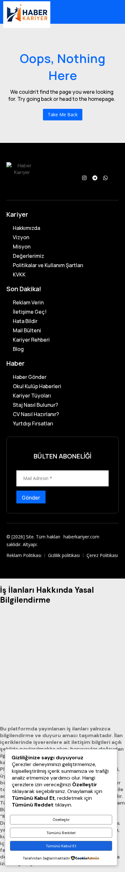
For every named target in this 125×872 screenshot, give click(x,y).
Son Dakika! (23, 288)
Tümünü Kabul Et (61, 846)
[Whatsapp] (105, 177)
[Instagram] (84, 177)
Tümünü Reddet (61, 832)
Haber (15, 363)
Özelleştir (61, 819)
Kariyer (17, 214)
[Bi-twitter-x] (116, 177)
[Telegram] (94, 177)
